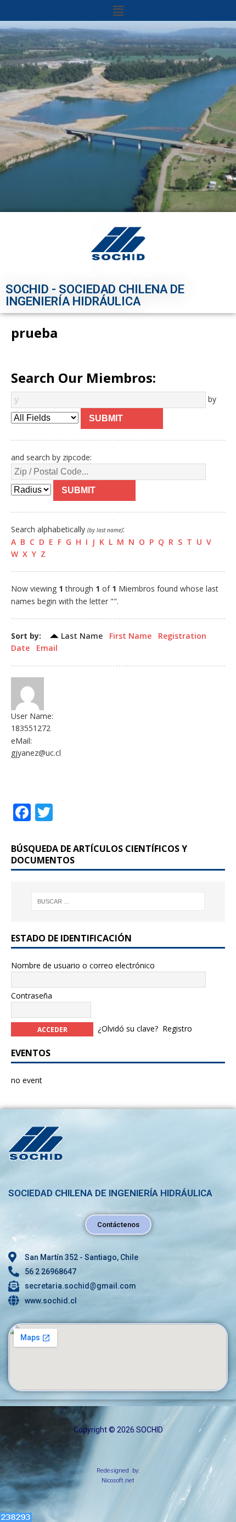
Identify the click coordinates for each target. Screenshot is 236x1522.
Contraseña (31, 995)
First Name (130, 636)
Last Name (82, 636)
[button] (118, 10)
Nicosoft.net (118, 1480)
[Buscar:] (118, 901)
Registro (177, 1028)
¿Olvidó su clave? (128, 1028)
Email (47, 648)
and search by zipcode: (51, 457)
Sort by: (26, 636)
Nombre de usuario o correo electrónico (83, 965)
